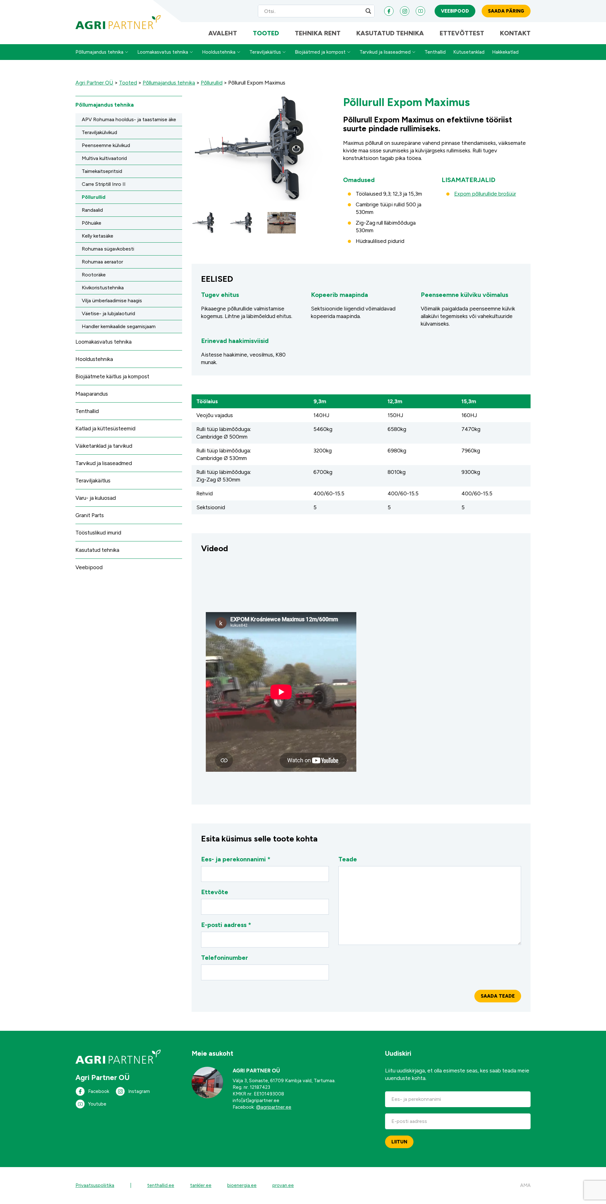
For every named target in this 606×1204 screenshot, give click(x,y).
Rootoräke (94, 275)
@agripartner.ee (273, 1107)
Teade (347, 859)
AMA (525, 1185)
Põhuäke (91, 223)
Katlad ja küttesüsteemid (105, 428)
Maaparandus (91, 394)
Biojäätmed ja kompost (320, 52)
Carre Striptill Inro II (104, 184)
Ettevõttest (462, 33)
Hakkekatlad (505, 52)
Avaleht (222, 33)
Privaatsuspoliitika (94, 1185)
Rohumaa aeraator (102, 262)
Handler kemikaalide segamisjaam (119, 326)
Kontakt (515, 33)
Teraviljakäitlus (265, 52)
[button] (206, 222)
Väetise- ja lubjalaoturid (108, 313)
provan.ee (283, 1185)
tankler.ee (200, 1185)
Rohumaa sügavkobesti (108, 249)
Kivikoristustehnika (103, 288)
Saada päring (506, 11)
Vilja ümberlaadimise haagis (112, 301)
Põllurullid (93, 197)
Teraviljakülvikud (99, 132)
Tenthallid (435, 52)
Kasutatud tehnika (390, 33)
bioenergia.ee (242, 1185)
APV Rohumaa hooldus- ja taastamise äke (129, 119)
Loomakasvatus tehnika (162, 52)
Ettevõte (214, 892)
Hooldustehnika (218, 52)
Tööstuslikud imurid (98, 532)
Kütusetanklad (468, 52)
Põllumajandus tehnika (99, 52)
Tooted (266, 33)
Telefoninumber (224, 957)
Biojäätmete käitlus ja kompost (112, 376)
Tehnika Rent (318, 33)
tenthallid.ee (160, 1185)
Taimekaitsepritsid (102, 171)
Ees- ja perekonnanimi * (235, 859)
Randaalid (92, 210)
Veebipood (455, 11)
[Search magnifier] (368, 11)
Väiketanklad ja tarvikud (103, 446)
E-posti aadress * (226, 925)
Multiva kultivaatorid (104, 158)
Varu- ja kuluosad (95, 498)
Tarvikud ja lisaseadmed (385, 52)
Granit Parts (89, 515)
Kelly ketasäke (97, 236)
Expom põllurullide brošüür (485, 194)
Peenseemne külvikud (106, 145)
